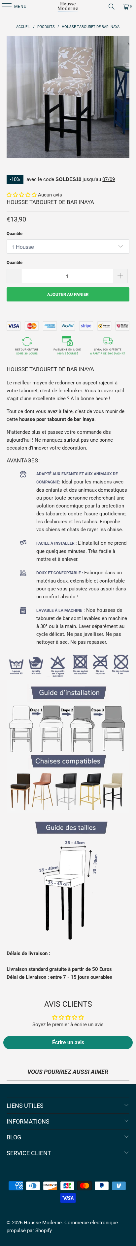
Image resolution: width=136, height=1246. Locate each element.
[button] (22, 195)
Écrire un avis (68, 1042)
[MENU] (3, 6)
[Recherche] (111, 6)
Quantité (14, 233)
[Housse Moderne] (68, 6)
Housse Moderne (43, 1223)
